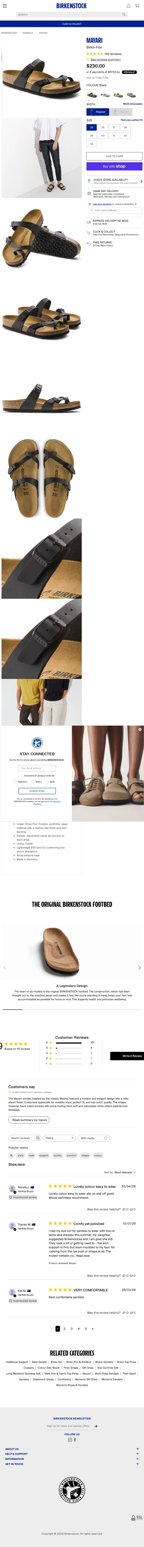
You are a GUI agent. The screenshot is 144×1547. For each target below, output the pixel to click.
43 (91, 143)
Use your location (102, 204)
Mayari (43, 32)
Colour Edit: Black (49, 1367)
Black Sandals (104, 1362)
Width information (132, 103)
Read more (83, 1255)
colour (98, 1155)
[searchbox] (21, 1138)
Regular (100, 111)
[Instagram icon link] (70, 1439)
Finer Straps (71, 1367)
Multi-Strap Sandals (107, 1373)
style (21, 1155)
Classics (29, 1367)
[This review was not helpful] (131, 1209)
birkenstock (9, 32)
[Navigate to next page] (92, 1329)
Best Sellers (39, 1362)
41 (114, 135)
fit (11, 1155)
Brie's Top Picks (126, 1362)
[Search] (124, 14)
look (31, 1155)
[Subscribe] (95, 1426)
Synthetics (64, 1379)
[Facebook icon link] (75, 1439)
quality (58, 1155)
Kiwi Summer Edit (108, 1367)
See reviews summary (106, 59)
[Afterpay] (129, 72)
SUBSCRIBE (37, 791)
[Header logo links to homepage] (72, 5)
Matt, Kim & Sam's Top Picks (61, 1373)
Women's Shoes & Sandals (72, 1385)
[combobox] (59, 1138)
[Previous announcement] (4, 24)
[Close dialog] (140, 729)
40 (102, 135)
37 (114, 127)
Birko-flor (56, 1362)
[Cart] (137, 5)
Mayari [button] (72, 1263)
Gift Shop (87, 1367)
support (43, 1155)
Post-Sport (129, 1373)
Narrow (125, 111)
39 (91, 135)
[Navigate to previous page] (51, 1329)
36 (102, 127)
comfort (71, 1155)
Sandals (28, 32)
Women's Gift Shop (86, 1379)
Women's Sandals (112, 1379)
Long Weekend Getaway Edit (23, 1373)
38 (125, 127)
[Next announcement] (140, 24)
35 (91, 127)
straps (85, 1155)
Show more (16, 1164)
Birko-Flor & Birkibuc (78, 1362)
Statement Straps (43, 1379)
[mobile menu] (5, 6)
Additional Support (17, 1362)
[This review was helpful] (124, 1209)
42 (125, 135)
